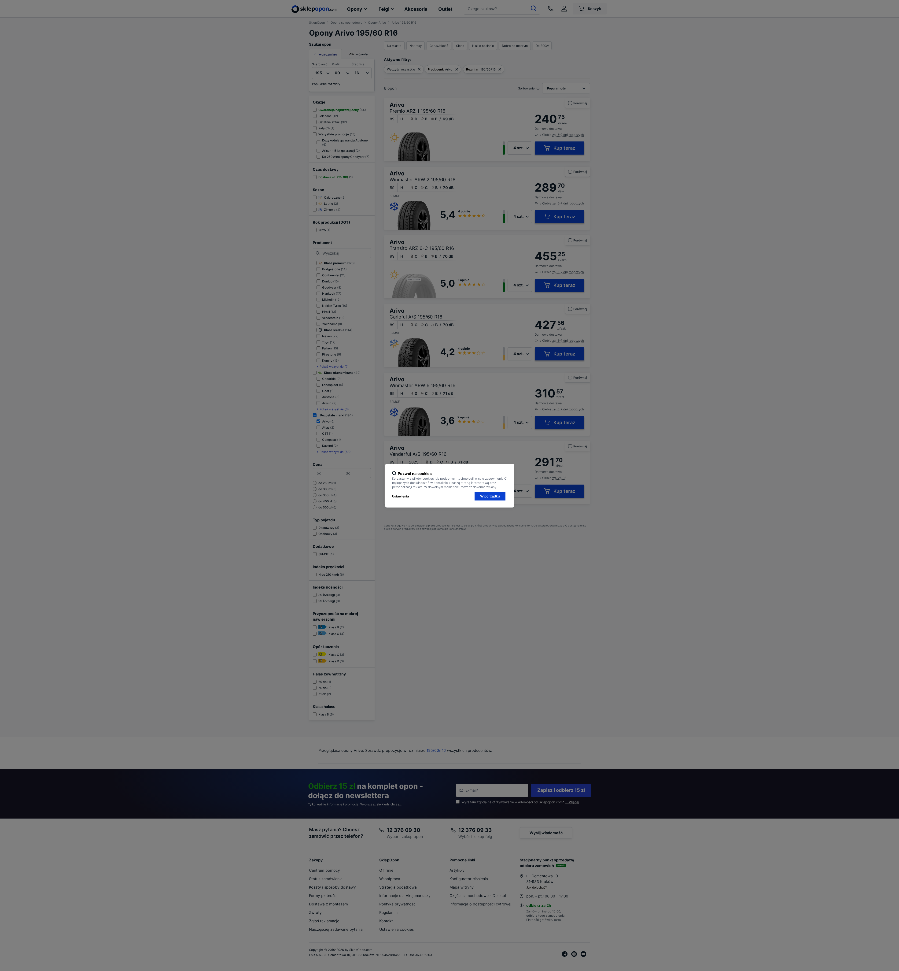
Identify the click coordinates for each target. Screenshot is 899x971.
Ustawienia (400, 496)
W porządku (490, 496)
